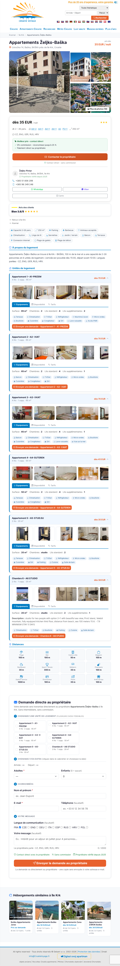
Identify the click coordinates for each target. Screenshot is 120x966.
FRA (16, 827)
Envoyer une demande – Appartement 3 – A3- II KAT (41, 447)
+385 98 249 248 (24, 184)
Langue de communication (34, 822)
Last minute (79, 29)
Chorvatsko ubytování (73, 962)
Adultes (19, 770)
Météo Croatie (64, 29)
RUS (66, 827)
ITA (50, 827)
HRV (75, 827)
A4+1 (40, 129)
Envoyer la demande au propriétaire (61, 863)
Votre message (27, 833)
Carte (61, 196)
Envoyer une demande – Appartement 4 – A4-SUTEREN (43, 507)
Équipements (22, 304)
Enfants (71, 770)
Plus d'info (110, 29)
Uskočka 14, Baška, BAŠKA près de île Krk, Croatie (36, 47)
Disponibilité (39, 304)
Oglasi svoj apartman (75, 956)
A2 (59, 129)
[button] (60, 210)
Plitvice (61, 962)
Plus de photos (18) (98, 109)
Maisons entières (95, 29)
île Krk (21, 35)
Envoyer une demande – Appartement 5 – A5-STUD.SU (43, 568)
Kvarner (12, 35)
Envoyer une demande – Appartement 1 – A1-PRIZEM (42, 326)
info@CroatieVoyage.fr (39, 956)
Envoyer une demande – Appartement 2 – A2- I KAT (41, 387)
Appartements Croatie (31, 29)
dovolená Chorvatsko (92, 962)
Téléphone (72, 802)
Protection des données (89, 951)
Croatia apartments (48, 962)
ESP (58, 827)
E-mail (18, 802)
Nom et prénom (23, 790)
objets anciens (25, 962)
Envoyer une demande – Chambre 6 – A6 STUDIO (40, 636)
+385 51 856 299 (24, 180)
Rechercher (101, 18)
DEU (42, 827)
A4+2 (33, 129)
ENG (33, 827)
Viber (86, 189)
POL (83, 827)
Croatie (14, 29)
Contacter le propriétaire (62, 156)
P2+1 (65, 129)
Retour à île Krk (19, 220)
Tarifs (53, 304)
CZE (25, 827)
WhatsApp (38, 189)
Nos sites (36, 962)
